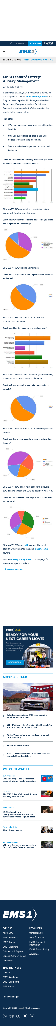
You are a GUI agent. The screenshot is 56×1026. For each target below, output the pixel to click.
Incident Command (11, 842)
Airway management (14, 569)
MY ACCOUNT (35, 43)
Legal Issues (8, 807)
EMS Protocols (9, 776)
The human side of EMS (18, 746)
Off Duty (6, 792)
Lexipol (21, 1008)
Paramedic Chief (10, 827)
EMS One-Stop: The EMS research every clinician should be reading (19, 779)
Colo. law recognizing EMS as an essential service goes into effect (27, 716)
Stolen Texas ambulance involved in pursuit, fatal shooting (28, 736)
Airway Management (36, 96)
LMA (26, 545)
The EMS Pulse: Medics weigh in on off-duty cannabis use (20, 795)
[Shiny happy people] (47, 829)
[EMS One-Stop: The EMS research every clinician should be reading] (47, 778)
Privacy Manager (11, 996)
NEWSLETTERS (21, 43)
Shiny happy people (12, 830)
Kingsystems (41, 549)
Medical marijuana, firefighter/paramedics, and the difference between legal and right (19, 814)
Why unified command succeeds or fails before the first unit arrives (20, 846)
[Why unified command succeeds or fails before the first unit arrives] (47, 844)
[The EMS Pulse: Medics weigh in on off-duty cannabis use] (47, 794)
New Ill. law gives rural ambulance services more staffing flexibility (28, 755)
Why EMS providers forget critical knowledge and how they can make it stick (29, 726)
